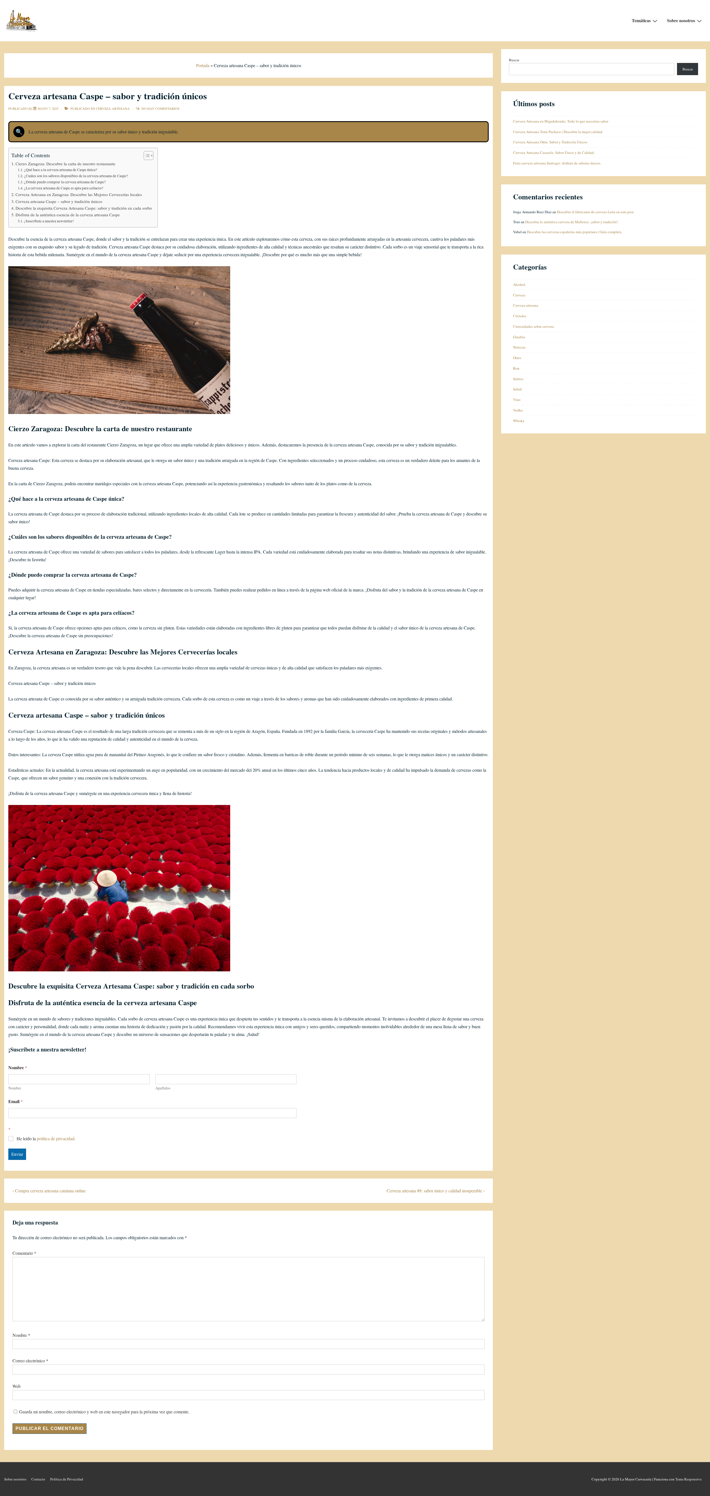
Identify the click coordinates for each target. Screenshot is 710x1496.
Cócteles (519, 315)
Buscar (514, 59)
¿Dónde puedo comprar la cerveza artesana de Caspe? (65, 181)
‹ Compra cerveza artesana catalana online (49, 1190)
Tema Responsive (688, 1479)
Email (15, 1101)
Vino (517, 399)
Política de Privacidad (66, 1479)
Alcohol (519, 284)
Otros (517, 357)
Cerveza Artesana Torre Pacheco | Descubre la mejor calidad (557, 131)
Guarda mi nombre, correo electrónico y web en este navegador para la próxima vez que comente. (104, 1411)
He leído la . (46, 1138)
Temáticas (641, 20)
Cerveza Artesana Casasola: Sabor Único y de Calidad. (554, 152)
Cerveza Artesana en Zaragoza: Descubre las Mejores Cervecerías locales (79, 194)
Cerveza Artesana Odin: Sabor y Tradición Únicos (550, 141)
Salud (517, 389)
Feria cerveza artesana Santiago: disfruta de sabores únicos (556, 163)
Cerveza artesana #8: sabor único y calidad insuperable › (436, 1190)
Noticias (519, 347)
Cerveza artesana (113, 108)
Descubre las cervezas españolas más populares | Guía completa (574, 231)
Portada (202, 65)
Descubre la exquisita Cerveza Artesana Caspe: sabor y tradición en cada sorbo (84, 208)
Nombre (14, 1088)
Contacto (38, 1479)
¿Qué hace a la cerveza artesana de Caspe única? (60, 169)
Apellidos (162, 1088)
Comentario (24, 1253)
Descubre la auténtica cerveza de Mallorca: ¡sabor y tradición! (571, 221)
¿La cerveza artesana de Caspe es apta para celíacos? (63, 188)
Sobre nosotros (681, 20)
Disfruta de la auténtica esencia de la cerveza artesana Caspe (68, 214)
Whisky (519, 420)
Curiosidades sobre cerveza (533, 326)
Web (16, 1386)
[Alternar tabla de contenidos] (146, 155)
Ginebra (519, 336)
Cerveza (519, 295)
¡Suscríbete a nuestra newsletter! (49, 221)
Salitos (518, 378)
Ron (516, 368)
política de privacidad (55, 1138)
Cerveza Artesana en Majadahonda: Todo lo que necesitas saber (560, 121)
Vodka (518, 410)
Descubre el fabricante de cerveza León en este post (595, 211)
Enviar (17, 1154)
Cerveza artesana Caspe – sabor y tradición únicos (59, 201)
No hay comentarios (160, 108)
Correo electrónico (28, 1360)
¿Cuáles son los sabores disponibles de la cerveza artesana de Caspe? (76, 175)
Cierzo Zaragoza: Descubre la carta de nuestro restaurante (65, 163)
